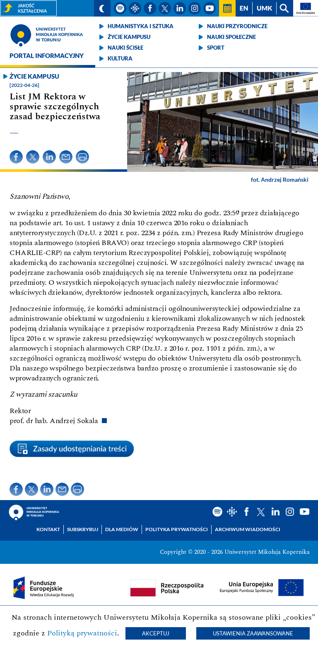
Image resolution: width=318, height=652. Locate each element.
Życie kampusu (129, 37)
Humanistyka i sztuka (140, 26)
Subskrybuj (82, 529)
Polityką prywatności (82, 633)
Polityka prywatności (176, 529)
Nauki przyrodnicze (237, 26)
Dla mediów (121, 529)
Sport (215, 47)
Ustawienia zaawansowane (253, 633)
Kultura (120, 58)
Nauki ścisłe (125, 47)
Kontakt (48, 529)
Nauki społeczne (231, 37)
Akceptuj (155, 633)
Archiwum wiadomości (247, 529)
